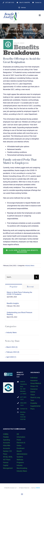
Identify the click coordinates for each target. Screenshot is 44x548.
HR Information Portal (21, 437)
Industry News (29, 265)
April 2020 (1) (11, 357)
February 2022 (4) (12, 352)
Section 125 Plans (7, 452)
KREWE (38, 488)
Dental (32, 392)
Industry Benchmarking (22, 466)
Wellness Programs (20, 461)
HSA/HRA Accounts (6, 447)
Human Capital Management (8, 465)
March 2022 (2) (11, 347)
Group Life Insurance (34, 387)
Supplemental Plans (35, 407)
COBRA (5, 434)
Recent (30, 287)
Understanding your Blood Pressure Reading (19, 313)
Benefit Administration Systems (22, 454)
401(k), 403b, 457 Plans (7, 458)
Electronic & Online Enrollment (21, 445)
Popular (13, 287)
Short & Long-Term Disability (35, 400)
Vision (32, 395)
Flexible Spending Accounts (6, 440)
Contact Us (23, 409)
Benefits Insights (13, 303)
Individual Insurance (33, 379)
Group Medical (35, 383)
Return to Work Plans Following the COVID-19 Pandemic (19, 293)
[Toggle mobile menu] (40, 15)
